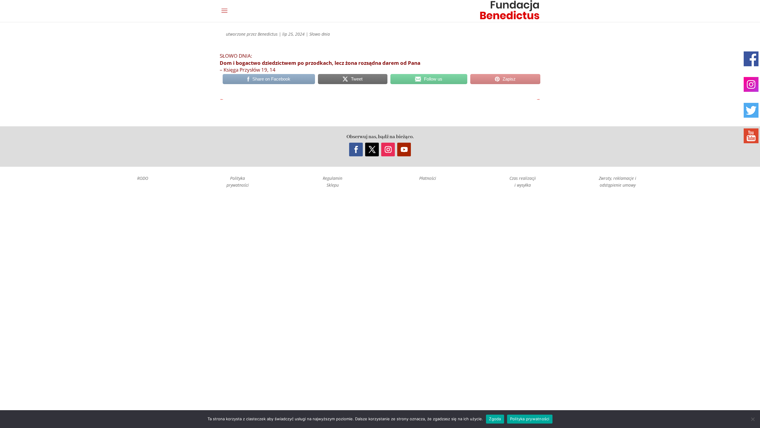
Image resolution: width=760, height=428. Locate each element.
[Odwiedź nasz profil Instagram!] (751, 84)
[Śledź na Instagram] (388, 149)
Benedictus (268, 34)
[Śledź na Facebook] (356, 149)
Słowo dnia (319, 34)
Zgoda (495, 418)
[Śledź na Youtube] (404, 149)
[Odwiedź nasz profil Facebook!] (751, 58)
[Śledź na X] (372, 149)
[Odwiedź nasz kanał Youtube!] (751, 135)
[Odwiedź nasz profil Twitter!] (751, 110)
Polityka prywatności (530, 418)
